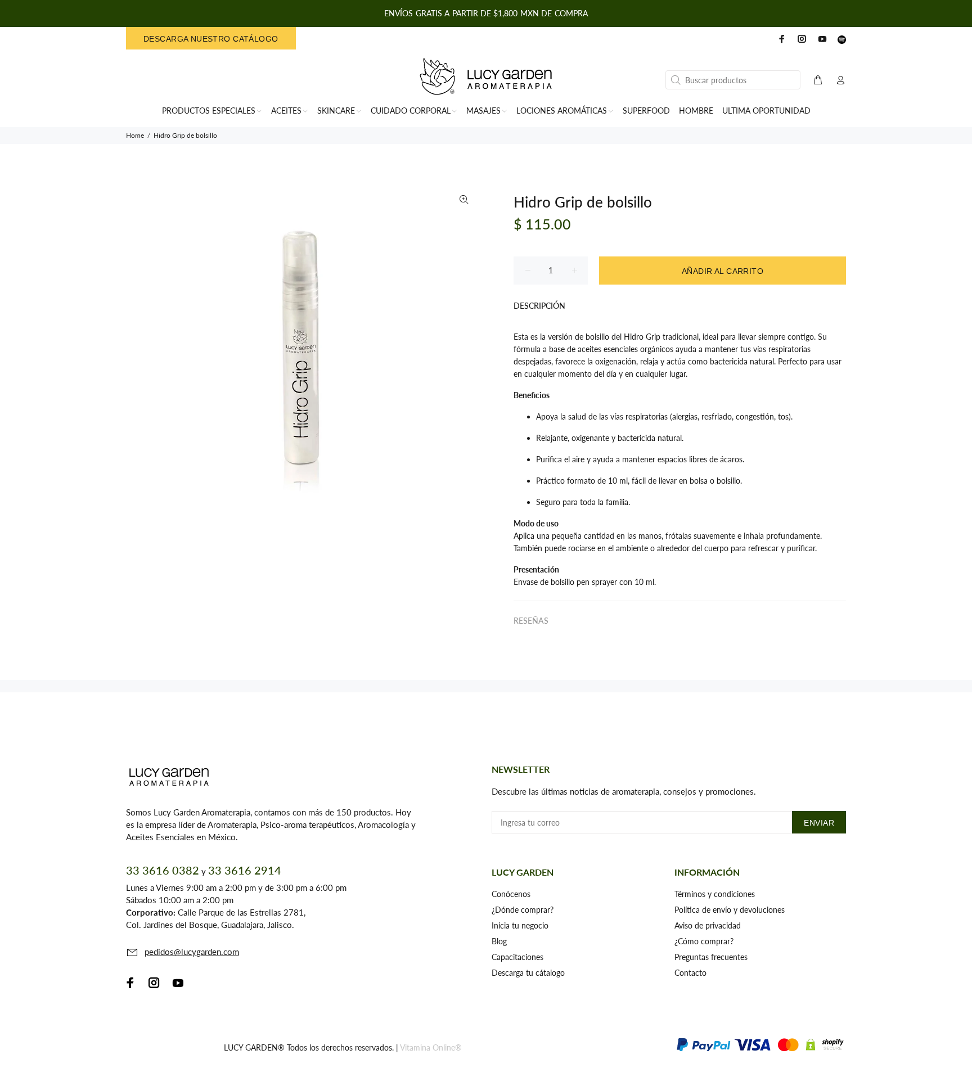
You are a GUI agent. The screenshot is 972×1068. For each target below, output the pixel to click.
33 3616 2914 (244, 870)
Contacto (690, 972)
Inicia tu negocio (520, 925)
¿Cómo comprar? (704, 941)
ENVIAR (819, 822)
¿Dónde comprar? (523, 909)
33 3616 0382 (162, 870)
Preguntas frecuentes (711, 957)
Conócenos (511, 894)
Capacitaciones (517, 957)
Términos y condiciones (714, 894)
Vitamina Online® (431, 1047)
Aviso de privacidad (707, 925)
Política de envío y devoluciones (729, 909)
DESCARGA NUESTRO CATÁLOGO (210, 38)
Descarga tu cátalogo (528, 972)
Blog (499, 941)
